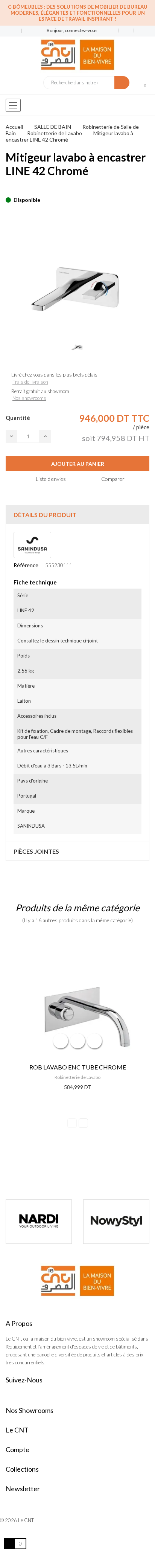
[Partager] (8, 188)
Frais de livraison (30, 382)
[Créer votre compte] (139, 30)
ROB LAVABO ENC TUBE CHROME (77, 1067)
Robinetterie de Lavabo (77, 1077)
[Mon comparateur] (126, 30)
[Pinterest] (21, 188)
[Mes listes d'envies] (111, 30)
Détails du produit (45, 514)
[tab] (77, 514)
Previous (72, 1123)
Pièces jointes (36, 851)
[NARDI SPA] (38, 1221)
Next (83, 1123)
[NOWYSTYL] (116, 1221)
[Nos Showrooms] (26, 31)
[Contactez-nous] (11, 31)
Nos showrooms (29, 398)
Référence (26, 565)
